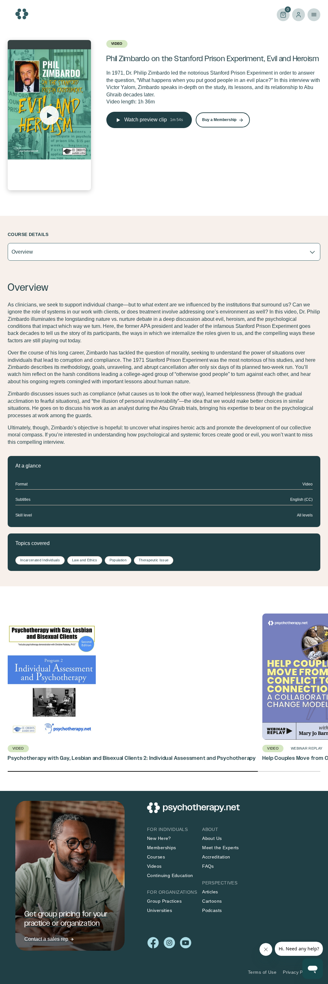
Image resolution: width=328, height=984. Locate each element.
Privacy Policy (298, 972)
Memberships (161, 847)
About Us (212, 838)
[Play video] (49, 115)
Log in (298, 14)
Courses (156, 856)
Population (118, 560)
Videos (154, 866)
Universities (159, 910)
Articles (210, 891)
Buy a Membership (219, 120)
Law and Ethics (84, 560)
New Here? (159, 838)
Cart (283, 14)
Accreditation (216, 856)
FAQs (208, 866)
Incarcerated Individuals (40, 560)
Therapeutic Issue (154, 560)
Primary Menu (314, 14)
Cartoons (212, 901)
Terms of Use (262, 972)
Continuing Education (170, 875)
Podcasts (212, 910)
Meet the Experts (220, 847)
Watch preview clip (153, 119)
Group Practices (164, 901)
